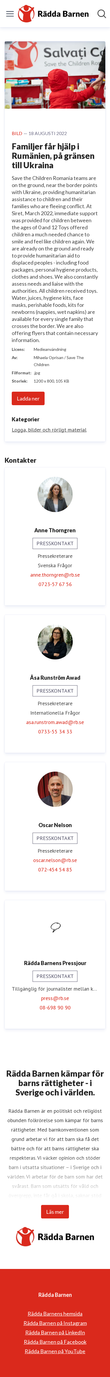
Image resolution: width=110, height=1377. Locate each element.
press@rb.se (55, 998)
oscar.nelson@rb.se (55, 860)
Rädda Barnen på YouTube (55, 1351)
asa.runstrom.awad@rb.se (55, 722)
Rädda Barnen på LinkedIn (55, 1332)
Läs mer (55, 1211)
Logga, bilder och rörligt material (49, 429)
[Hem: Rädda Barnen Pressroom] (53, 14)
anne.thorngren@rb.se (55, 574)
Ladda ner (28, 398)
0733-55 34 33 (55, 731)
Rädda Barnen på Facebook (55, 1342)
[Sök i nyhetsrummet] (101, 13)
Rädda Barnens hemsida (55, 1313)
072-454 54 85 (55, 869)
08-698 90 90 (55, 1007)
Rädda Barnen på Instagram (55, 1323)
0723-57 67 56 (55, 584)
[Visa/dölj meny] (10, 14)
